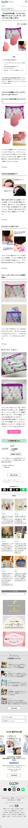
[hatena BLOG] (17, 489)
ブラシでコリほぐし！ (9, 68)
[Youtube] (5, 789)
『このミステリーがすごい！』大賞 (18, 816)
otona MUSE (16, 812)
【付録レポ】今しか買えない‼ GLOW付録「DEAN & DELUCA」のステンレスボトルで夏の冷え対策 (20, 546)
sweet (5, 810)
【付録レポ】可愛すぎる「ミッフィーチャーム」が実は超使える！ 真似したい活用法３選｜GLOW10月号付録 (20, 519)
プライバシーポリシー (20, 798)
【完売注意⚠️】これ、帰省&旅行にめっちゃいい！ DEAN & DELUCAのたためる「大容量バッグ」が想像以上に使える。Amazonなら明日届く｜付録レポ (7, 548)
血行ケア (16, 550)
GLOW (22, 812)
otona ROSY (5, 812)
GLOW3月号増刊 (12, 78)
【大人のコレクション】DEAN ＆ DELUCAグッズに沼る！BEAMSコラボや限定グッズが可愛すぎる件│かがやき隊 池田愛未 (17, 703)
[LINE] (24, 489)
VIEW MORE (14, 708)
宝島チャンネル (6, 808)
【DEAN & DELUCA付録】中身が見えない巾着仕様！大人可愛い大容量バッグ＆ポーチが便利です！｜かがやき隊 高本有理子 (20, 577)
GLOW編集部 (24, 24)
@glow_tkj (11, 465)
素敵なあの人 (14, 810)
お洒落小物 (9, 580)
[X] (11, 489)
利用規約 (19, 800)
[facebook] (4, 489)
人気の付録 (4, 523)
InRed (12, 808)
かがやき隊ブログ (5, 582)
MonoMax (4, 814)
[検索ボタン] (24, 593)
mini (9, 810)
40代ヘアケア (4, 8)
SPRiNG (11, 812)
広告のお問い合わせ (11, 800)
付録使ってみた (10, 8)
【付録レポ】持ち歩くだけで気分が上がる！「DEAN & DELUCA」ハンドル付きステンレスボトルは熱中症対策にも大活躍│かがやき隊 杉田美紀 (7, 578)
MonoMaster (14, 814)
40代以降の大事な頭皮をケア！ (11, 66)
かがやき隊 (4, 580)
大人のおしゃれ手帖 (19, 808)
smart (8, 814)
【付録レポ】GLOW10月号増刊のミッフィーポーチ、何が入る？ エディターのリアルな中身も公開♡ (7, 519)
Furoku (3, 514)
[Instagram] (14, 789)
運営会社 (12, 798)
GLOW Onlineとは (5, 798)
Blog (16, 571)
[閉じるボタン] (0, 826)
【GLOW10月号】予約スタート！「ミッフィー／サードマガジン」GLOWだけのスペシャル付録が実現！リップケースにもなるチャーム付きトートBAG (17, 685)
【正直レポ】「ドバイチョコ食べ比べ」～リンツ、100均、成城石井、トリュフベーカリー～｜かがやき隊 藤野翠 (17, 666)
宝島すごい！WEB (6, 816)
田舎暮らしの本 (21, 814)
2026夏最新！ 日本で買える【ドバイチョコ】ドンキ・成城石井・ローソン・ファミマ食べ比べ (17, 693)
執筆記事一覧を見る (15, 454)
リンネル (20, 810)
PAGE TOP (13, 793)
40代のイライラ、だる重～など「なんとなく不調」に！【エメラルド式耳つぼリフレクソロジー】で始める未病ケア (17, 675)
